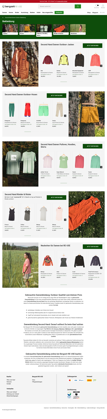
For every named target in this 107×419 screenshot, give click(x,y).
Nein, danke (64, 213)
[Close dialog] (82, 193)
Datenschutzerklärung (65, 223)
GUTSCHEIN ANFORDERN (63, 209)
